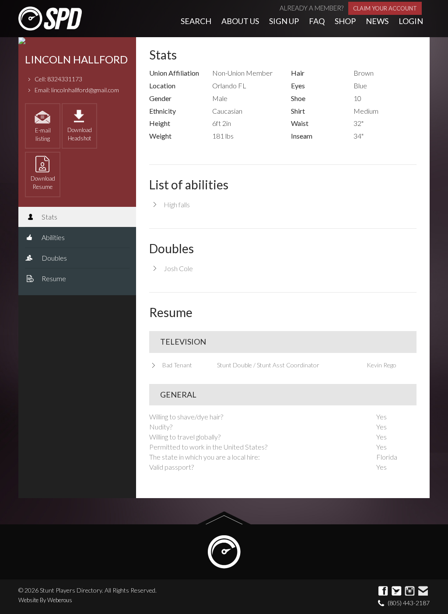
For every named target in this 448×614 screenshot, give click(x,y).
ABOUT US (240, 21)
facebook (383, 591)
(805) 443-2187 (409, 603)
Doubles (53, 258)
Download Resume (43, 182)
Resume (53, 278)
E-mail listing (43, 134)
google (410, 591)
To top (224, 518)
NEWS (377, 21)
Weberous (59, 600)
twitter (397, 591)
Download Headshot (79, 134)
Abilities (52, 237)
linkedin (423, 591)
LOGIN (411, 21)
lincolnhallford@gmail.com (85, 90)
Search (196, 21)
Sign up (284, 21)
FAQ (317, 21)
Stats (48, 217)
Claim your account (385, 8)
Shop (345, 21)
